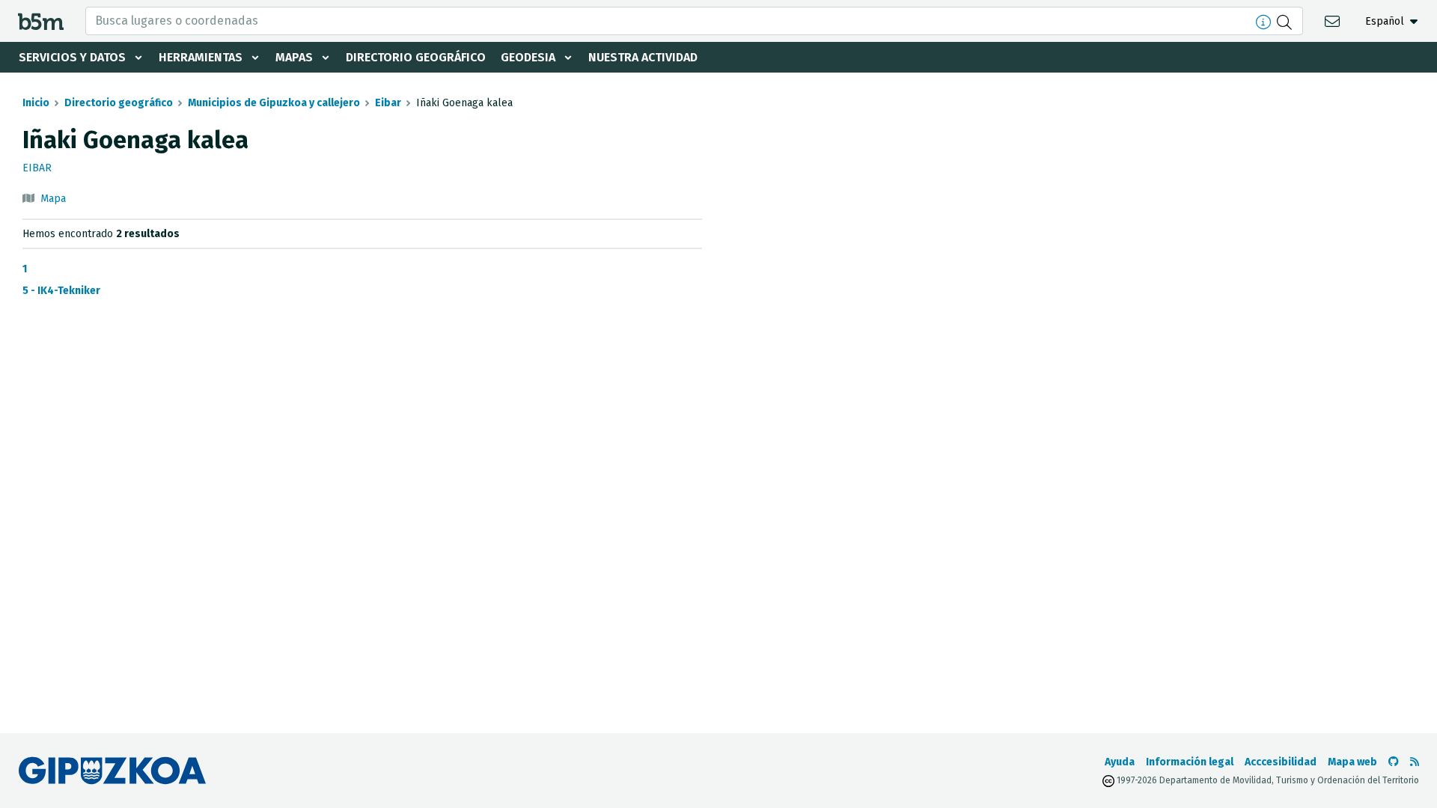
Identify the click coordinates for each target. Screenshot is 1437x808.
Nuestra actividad (643, 57)
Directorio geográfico (416, 57)
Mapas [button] (294, 57)
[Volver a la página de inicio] (41, 20)
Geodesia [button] (528, 57)
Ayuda (1120, 762)
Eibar (388, 103)
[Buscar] (1286, 21)
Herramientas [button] (200, 57)
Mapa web (1352, 762)
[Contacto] (1334, 20)
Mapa (53, 198)
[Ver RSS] (1414, 762)
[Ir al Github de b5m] (1393, 762)
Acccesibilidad (1281, 762)
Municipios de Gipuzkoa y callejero (274, 103)
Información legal (1189, 762)
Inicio (35, 103)
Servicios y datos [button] (72, 57)
